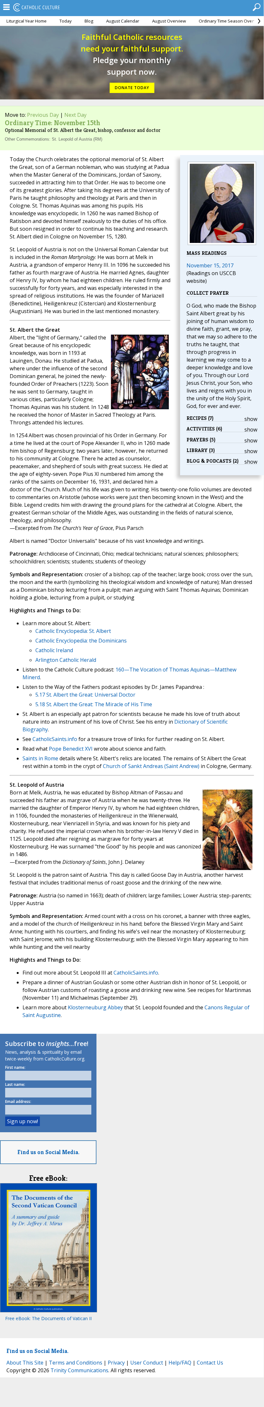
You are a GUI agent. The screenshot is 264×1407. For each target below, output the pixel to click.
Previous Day (43, 114)
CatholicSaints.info (54, 739)
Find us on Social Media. (48, 1152)
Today (65, 21)
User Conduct (146, 1362)
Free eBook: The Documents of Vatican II (48, 1318)
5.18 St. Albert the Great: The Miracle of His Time (93, 704)
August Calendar (122, 21)
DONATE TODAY (132, 87)
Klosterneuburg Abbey (95, 1007)
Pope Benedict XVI (71, 748)
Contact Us (210, 1362)
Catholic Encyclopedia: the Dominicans (81, 640)
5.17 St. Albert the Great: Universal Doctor (85, 694)
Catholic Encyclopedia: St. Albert (73, 630)
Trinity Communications (79, 1370)
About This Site (24, 1362)
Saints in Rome (40, 758)
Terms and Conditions (75, 1362)
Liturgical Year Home (26, 21)
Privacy (116, 1362)
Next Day (75, 114)
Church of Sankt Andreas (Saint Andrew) (151, 766)
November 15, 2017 (210, 265)
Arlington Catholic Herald (65, 659)
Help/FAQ (179, 1362)
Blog (89, 21)
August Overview (169, 21)
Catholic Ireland (54, 650)
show (250, 418)
